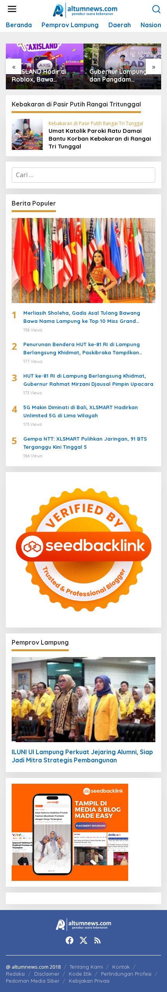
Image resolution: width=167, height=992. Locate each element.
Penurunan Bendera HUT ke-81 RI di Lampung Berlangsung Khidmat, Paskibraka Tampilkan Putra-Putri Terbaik (81, 349)
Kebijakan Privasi (89, 981)
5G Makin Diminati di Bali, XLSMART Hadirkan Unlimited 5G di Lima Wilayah (80, 411)
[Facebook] (69, 940)
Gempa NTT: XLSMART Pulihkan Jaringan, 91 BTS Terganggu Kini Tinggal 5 (85, 443)
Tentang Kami (86, 967)
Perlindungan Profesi (126, 974)
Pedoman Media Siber (32, 981)
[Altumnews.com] (85, 9)
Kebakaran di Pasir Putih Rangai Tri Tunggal (96, 123)
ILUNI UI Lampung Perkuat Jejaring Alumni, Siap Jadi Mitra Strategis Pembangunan (82, 756)
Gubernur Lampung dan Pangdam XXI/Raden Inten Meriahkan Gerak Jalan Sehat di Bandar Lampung (118, 76)
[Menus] (12, 9)
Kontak (121, 967)
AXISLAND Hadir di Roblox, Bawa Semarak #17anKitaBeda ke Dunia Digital (39, 76)
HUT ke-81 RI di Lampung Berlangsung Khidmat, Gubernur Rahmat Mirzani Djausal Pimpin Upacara (88, 380)
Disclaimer (46, 974)
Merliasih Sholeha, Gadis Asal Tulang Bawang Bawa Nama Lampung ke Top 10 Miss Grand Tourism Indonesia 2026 (81, 317)
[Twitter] (83, 940)
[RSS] (97, 940)
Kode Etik (80, 974)
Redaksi (15, 974)
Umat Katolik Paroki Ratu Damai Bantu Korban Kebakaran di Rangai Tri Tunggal (100, 138)
